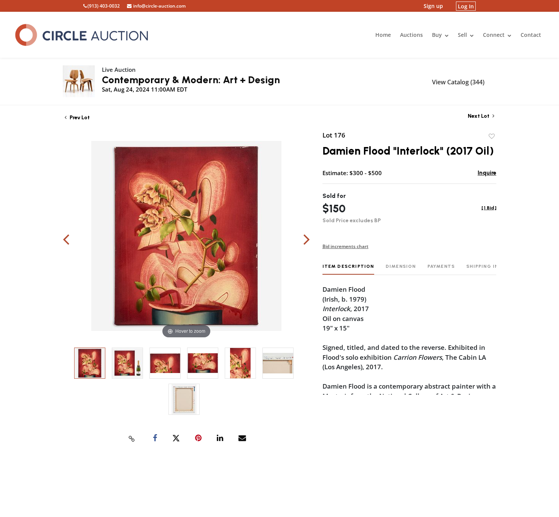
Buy (437, 34)
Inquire (487, 172)
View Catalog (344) (458, 82)
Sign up (433, 5)
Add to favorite (491, 136)
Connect (494, 34)
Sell (463, 34)
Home (383, 34)
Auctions (411, 34)
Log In (466, 5)
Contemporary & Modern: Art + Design (191, 80)
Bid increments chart (345, 246)
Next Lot (479, 116)
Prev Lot (79, 117)
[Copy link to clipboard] (132, 438)
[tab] (348, 269)
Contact (531, 34)
